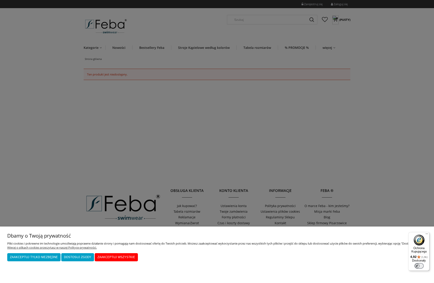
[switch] (419, 266)
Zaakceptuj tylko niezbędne (34, 257)
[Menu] (426, 235)
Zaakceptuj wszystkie (116, 257)
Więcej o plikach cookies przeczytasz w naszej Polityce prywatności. (52, 247)
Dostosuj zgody (77, 257)
